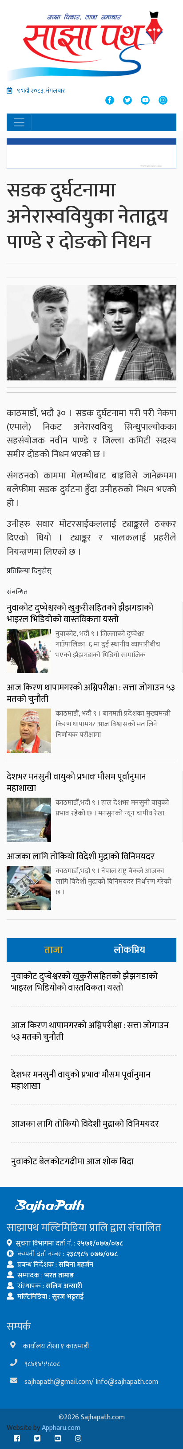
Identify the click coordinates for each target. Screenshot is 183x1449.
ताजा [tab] (53, 950)
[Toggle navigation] (19, 122)
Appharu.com (61, 1428)
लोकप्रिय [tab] (129, 950)
